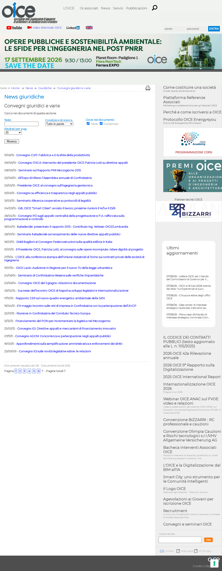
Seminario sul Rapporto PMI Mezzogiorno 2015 (49, 170)
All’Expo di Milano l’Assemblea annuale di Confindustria (55, 177)
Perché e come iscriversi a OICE (192, 112)
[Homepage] (30, 13)
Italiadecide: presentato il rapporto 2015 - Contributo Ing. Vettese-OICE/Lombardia (72, 226)
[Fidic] (183, 17)
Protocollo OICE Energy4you (189, 120)
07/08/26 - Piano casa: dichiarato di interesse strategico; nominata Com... (187, 311)
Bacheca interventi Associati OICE (190, 452)
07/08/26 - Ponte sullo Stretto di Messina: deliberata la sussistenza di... (187, 321)
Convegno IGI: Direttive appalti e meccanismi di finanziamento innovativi (66, 328)
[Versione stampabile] (148, 88)
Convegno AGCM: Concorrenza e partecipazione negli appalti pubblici (63, 336)
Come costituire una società (189, 88)
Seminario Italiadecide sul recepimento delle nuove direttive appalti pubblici (68, 234)
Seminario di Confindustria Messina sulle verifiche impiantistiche (61, 275)
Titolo (94, 124)
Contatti (169, 551)
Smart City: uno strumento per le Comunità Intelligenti (191, 479)
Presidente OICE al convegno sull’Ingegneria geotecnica (55, 185)
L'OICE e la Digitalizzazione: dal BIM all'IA (191, 467)
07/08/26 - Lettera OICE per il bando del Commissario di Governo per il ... (187, 273)
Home (15, 88)
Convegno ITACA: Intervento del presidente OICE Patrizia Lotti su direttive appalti (73, 162)
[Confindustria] (167, 17)
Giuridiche (45, 88)
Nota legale (187, 551)
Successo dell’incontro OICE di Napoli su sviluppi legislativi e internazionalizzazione (73, 290)
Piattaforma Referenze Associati (190, 101)
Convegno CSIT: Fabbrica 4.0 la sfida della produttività (53, 155)
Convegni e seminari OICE (187, 524)
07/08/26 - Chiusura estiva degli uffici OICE (188, 292)
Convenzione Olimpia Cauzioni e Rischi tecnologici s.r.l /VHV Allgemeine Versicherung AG (192, 435)
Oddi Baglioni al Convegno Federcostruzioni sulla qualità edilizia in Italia (64, 241)
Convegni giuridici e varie (74, 88)
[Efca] (198, 17)
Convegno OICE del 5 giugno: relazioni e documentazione (57, 283)
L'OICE (68, 8)
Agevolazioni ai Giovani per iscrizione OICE (188, 501)
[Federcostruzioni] (214, 17)
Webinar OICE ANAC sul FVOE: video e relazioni (192, 405)
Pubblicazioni (136, 8)
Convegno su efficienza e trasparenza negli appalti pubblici (57, 193)
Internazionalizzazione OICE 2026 (189, 387)
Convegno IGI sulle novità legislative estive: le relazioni (55, 351)
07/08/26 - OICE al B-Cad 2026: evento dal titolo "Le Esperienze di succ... (188, 283)
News (105, 8)
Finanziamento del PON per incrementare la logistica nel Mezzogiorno (63, 321)
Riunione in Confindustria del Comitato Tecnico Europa (53, 313)
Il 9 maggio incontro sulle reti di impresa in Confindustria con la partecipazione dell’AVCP (76, 305)
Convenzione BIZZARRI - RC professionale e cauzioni (188, 422)
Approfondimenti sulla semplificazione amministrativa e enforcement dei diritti (69, 343)
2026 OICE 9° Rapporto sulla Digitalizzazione (189, 367)
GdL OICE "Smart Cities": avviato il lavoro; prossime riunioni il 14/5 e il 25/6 (66, 208)
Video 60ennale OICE (47, 27)
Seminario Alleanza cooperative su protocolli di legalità (54, 200)
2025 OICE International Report (192, 377)
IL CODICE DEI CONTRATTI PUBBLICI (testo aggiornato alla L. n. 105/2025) (189, 341)
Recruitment (191, 514)
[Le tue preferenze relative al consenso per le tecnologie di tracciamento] (214, 563)
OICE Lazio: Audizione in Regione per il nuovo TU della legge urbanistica (64, 267)
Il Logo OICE (185, 490)
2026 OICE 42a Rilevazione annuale (187, 355)
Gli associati (89, 8)
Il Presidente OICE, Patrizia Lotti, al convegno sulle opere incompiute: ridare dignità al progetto (79, 249)
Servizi (118, 8)
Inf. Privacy (205, 551)
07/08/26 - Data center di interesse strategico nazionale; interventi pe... (186, 302)
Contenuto (111, 124)
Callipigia (209, 566)
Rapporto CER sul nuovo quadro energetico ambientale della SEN (60, 298)
